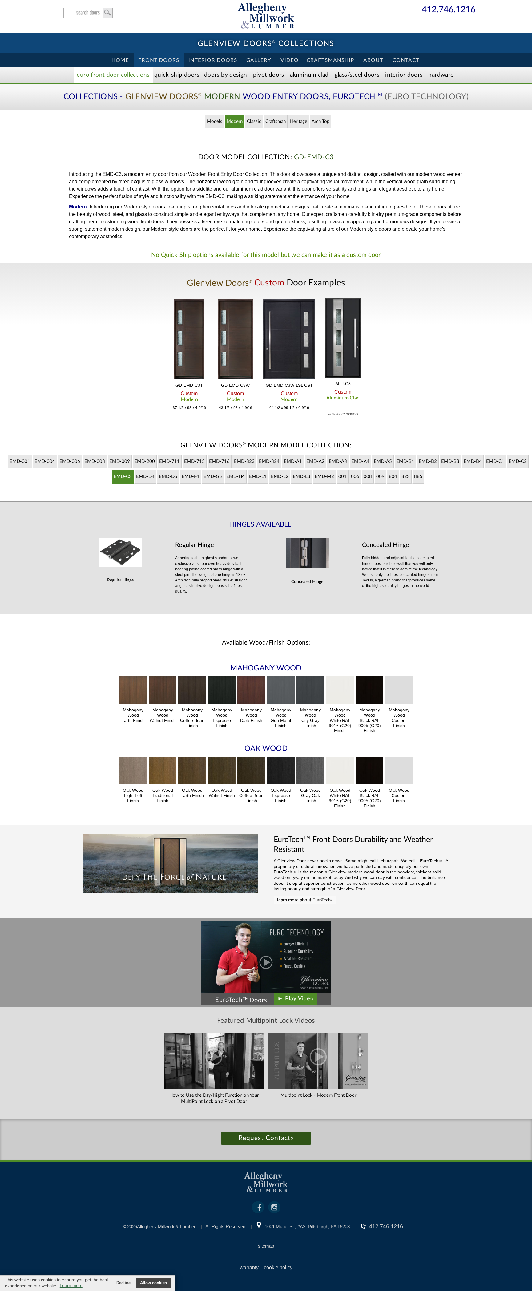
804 (393, 476)
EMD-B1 (405, 461)
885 (418, 476)
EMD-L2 (279, 476)
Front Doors (158, 60)
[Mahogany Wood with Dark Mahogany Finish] (251, 691)
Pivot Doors (268, 75)
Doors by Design (225, 75)
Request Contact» (266, 1138)
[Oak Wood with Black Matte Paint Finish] (369, 771)
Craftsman (275, 121)
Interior (403, 75)
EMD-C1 (495, 461)
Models (214, 121)
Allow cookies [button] (153, 1283)
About (373, 60)
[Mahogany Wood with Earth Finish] (133, 691)
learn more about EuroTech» (304, 900)
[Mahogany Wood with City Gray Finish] (310, 691)
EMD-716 (219, 461)
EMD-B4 (473, 461)
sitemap (266, 1246)
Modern (235, 121)
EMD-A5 (383, 461)
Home (120, 60)
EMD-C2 (518, 461)
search (88, 13)
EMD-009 (119, 461)
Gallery (258, 60)
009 (380, 476)
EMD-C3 (123, 476)
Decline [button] (123, 1283)
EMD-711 (169, 461)
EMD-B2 (428, 461)
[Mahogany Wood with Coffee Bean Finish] (192, 691)
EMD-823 (244, 461)
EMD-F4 (190, 476)
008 (368, 476)
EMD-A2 (315, 461)
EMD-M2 (324, 476)
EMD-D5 (168, 476)
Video (289, 60)
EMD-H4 (235, 476)
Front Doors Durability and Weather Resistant (353, 844)
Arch (320, 121)
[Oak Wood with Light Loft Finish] (133, 771)
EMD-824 (269, 461)
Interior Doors (212, 60)
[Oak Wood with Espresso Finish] (281, 771)
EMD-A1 (293, 461)
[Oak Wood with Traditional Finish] (162, 771)
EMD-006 (69, 461)
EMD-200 (144, 461)
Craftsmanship (330, 60)
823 (405, 476)
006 (355, 476)
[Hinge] (120, 565)
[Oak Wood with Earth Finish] (192, 771)
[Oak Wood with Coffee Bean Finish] (251, 771)
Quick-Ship (177, 75)
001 (342, 476)
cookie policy (278, 1267)
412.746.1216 (448, 10)
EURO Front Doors (113, 75)
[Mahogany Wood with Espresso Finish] (222, 691)
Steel (357, 75)
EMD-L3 (301, 476)
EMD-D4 (145, 476)
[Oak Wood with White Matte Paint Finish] (340, 771)
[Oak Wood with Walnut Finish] (222, 771)
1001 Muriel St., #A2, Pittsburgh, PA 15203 (307, 1226)
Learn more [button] (71, 1285)
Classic (254, 121)
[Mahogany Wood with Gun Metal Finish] (281, 691)
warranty (249, 1267)
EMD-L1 (258, 476)
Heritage (298, 121)
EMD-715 (194, 461)
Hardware (440, 75)
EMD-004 (44, 461)
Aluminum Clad (309, 75)
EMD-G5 (213, 476)
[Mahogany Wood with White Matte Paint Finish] (340, 691)
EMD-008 (94, 461)
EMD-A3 (338, 461)
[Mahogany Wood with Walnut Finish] (162, 691)
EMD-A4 (360, 461)
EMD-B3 (450, 461)
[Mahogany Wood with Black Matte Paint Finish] (369, 691)
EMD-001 (20, 461)
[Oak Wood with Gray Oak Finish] (310, 771)
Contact (406, 60)
